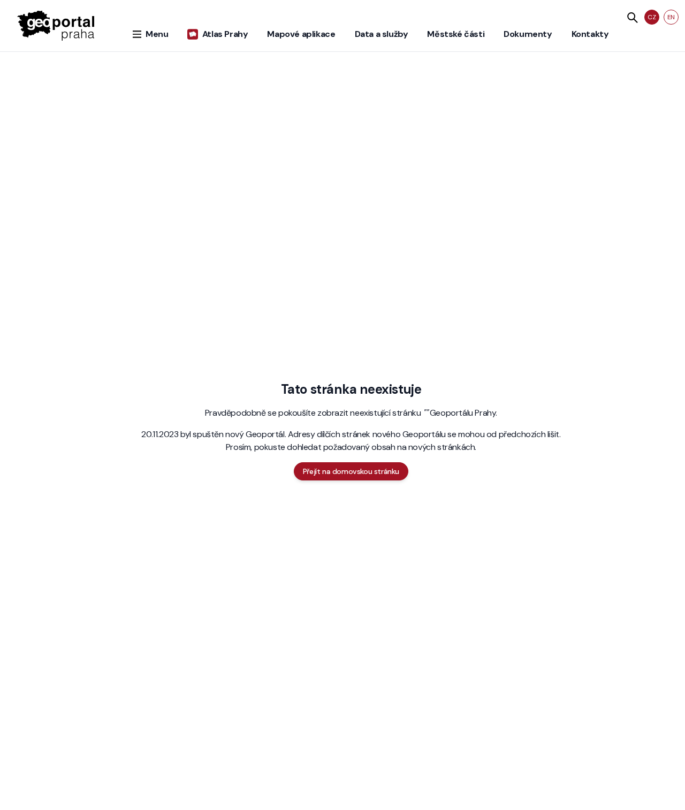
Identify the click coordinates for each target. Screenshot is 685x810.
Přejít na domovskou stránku (351, 471)
